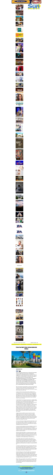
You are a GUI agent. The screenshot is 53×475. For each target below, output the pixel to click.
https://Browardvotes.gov (21, 378)
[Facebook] (26, 472)
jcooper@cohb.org (19, 461)
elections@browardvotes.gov (19, 402)
